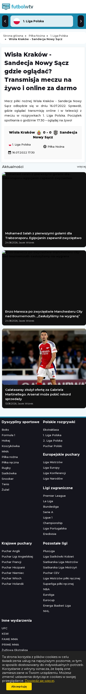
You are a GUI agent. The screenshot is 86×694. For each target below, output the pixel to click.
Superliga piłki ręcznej (58, 583)
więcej (81, 166)
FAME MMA (10, 639)
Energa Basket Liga (57, 605)
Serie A (48, 512)
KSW (5, 633)
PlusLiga (49, 551)
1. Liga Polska (21, 144)
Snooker (8, 478)
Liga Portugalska (55, 528)
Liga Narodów (53, 478)
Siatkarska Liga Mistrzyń (60, 567)
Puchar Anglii (11, 551)
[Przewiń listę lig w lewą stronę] (5, 21)
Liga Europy (51, 467)
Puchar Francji (11, 562)
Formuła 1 (8, 435)
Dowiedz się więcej (39, 681)
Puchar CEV (51, 572)
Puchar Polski (52, 446)
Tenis (5, 484)
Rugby (6, 467)
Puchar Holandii (13, 583)
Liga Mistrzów (53, 462)
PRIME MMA (10, 644)
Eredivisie (49, 533)
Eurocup (49, 600)
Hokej (6, 440)
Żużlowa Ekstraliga (15, 650)
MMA (5, 451)
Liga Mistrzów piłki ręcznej (61, 578)
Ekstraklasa (51, 429)
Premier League (54, 495)
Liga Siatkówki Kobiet (58, 556)
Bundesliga (51, 506)
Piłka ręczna (10, 462)
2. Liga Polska (52, 440)
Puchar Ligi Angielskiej (17, 556)
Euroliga (48, 594)
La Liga (48, 501)
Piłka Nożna (53, 146)
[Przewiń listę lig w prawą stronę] (81, 21)
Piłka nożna (10, 457)
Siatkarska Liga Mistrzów (60, 562)
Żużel (5, 489)
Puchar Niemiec (13, 572)
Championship (53, 523)
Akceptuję (19, 686)
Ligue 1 (47, 517)
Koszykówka (11, 446)
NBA (46, 589)
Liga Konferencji (54, 473)
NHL (46, 611)
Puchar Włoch (12, 578)
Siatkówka (9, 473)
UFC (4, 628)
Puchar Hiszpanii (13, 567)
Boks (5, 429)
